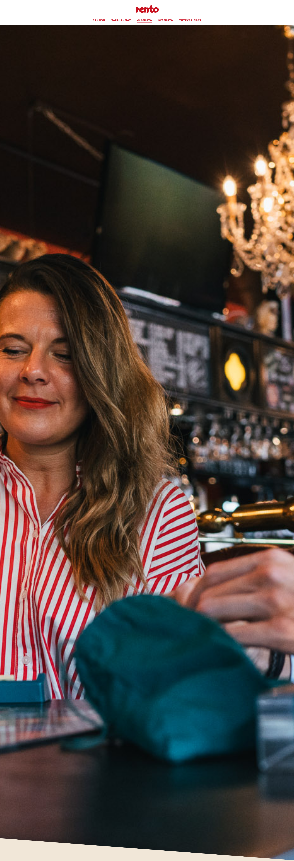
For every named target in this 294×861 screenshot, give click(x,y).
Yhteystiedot (190, 20)
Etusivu (99, 20)
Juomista (144, 20)
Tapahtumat (121, 20)
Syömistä (165, 20)
